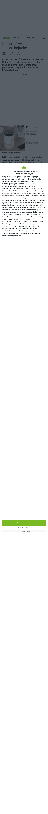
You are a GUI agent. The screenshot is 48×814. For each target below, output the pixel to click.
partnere (14, 176)
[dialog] (24, 488)
